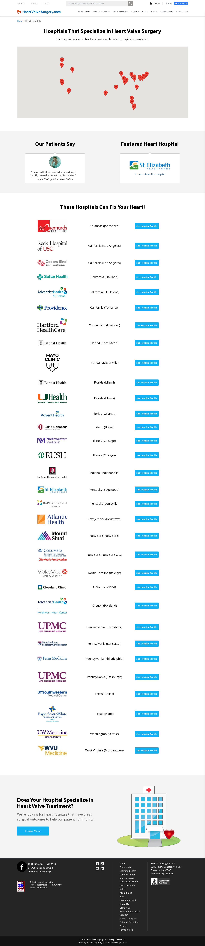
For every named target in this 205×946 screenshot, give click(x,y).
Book (122, 896)
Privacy (123, 926)
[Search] (130, 3)
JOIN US (157, 3)
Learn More (33, 831)
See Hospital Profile (146, 226)
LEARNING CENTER (101, 11)
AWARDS (34, 3)
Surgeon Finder (127, 874)
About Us (124, 904)
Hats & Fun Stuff (128, 900)
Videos (123, 889)
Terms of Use (126, 929)
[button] (131, 75)
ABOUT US (21, 3)
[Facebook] (22, 866)
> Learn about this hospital (150, 174)
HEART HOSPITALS (139, 11)
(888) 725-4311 (166, 873)
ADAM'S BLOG (166, 11)
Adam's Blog (126, 892)
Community (125, 867)
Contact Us (125, 907)
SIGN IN (169, 3)
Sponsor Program (128, 918)
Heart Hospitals (127, 885)
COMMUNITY (84, 11)
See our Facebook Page (39, 871)
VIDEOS (154, 11)
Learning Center (128, 870)
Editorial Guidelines (129, 922)
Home (20, 21)
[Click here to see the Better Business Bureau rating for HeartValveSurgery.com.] (177, 881)
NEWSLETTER (182, 11)
